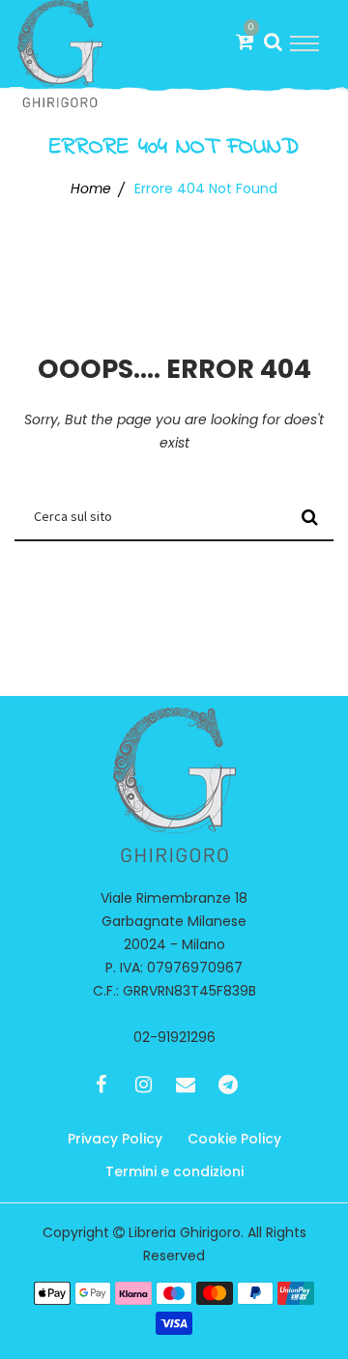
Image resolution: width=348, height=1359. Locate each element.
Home (91, 188)
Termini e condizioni (174, 1171)
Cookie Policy (234, 1138)
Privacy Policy (115, 1138)
